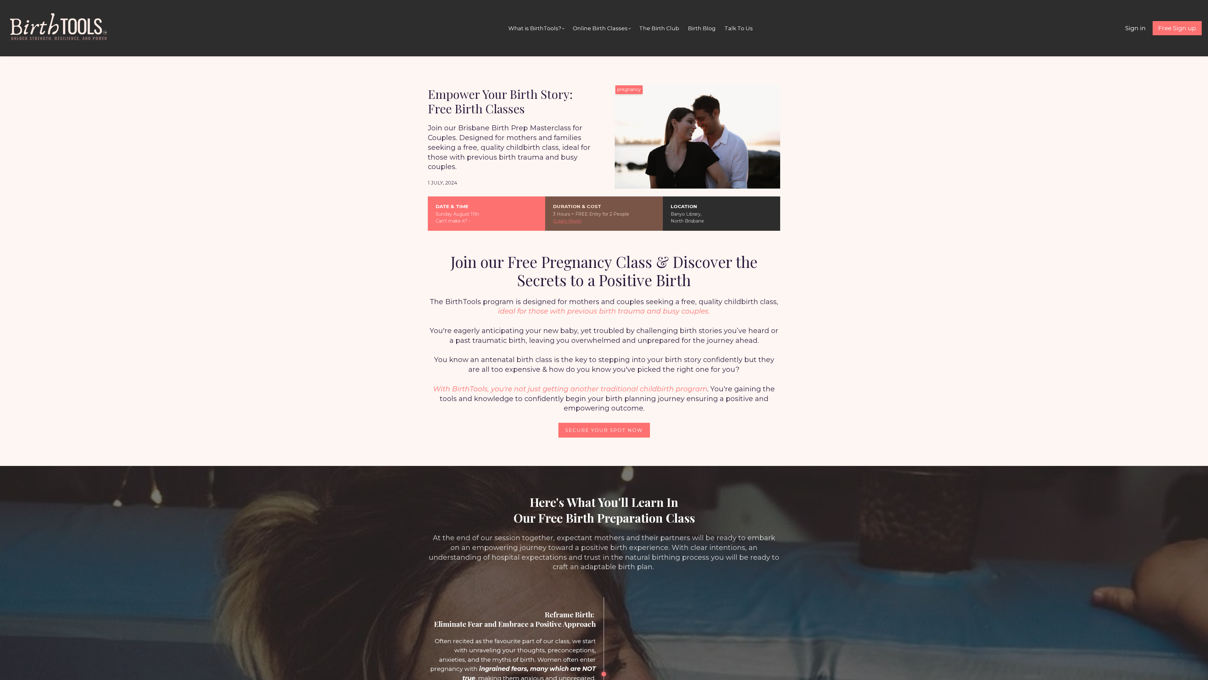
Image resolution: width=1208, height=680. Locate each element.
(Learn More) (567, 221)
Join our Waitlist (489, 221)
